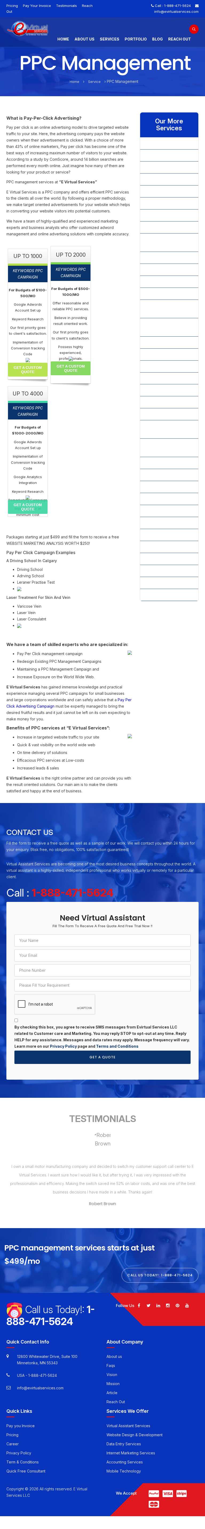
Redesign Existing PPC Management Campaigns (59, 661)
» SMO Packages (159, 511)
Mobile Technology (124, 1467)
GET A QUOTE (102, 1057)
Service (94, 81)
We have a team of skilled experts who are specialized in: (67, 644)
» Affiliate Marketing (161, 143)
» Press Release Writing (165, 414)
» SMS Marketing (159, 534)
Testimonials (66, 5)
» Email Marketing (159, 215)
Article (112, 1388)
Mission (113, 1379)
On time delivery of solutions (42, 752)
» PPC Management (161, 378)
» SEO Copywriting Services (169, 487)
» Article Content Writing (165, 155)
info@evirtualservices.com (176, 11)
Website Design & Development (135, 1431)
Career (12, 1440)
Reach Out (179, 39)
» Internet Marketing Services (161, 242)
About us (114, 1352)
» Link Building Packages (166, 269)
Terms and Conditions (117, 1046)
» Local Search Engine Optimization (163, 308)
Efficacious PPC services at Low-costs (50, 760)
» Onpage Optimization (164, 366)
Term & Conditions (22, 1458)
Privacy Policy (63, 1046)
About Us (84, 39)
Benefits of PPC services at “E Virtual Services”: (58, 728)
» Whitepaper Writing (163, 570)
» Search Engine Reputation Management (168, 447)
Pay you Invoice (20, 1421)
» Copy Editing (157, 191)
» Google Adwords (160, 227)
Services (109, 39)
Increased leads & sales (38, 768)
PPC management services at (51, 182)
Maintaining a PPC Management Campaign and (58, 669)
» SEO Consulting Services (167, 475)
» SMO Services (158, 523)
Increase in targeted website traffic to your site (58, 737)
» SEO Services (157, 499)
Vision (112, 1370)
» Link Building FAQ (161, 257)
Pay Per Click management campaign (49, 653)
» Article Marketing (160, 167)
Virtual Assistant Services (128, 1421)
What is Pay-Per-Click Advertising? (43, 118)
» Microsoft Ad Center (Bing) (163, 327)
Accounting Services (125, 1458)
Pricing (12, 5)
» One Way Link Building (165, 354)
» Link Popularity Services (167, 293)
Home (63, 39)
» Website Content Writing (167, 558)
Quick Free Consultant (25, 1467)
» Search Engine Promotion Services (168, 429)
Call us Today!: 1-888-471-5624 (160, 1271)
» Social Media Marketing (166, 546)
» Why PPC (154, 582)
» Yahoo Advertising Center (168, 594)
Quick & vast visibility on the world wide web (56, 745)
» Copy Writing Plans (162, 203)
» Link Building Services (165, 281)
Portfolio (136, 39)
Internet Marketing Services (131, 1449)
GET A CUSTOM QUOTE (28, 369)
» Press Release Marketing (167, 402)
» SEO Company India (163, 463)
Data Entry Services (124, 1440)
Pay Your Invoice (37, 5)
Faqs (111, 1361)
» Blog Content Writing (164, 179)
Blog (157, 39)
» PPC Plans (154, 390)
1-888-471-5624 (177, 5)
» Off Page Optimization (165, 342)
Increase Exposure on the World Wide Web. (55, 677)
